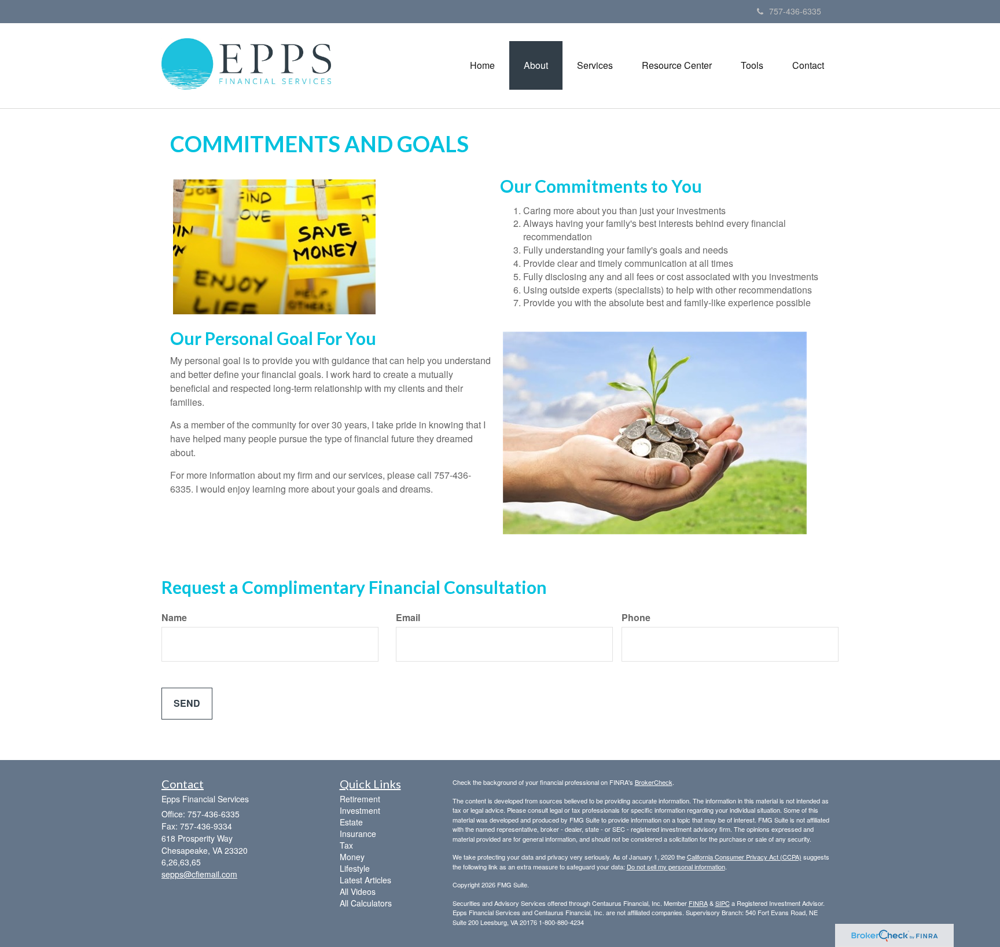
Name (174, 617)
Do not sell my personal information (676, 866)
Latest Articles (365, 880)
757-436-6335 (795, 11)
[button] (535, 65)
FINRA (698, 903)
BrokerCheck (653, 782)
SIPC (722, 903)
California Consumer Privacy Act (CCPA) (744, 856)
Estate (351, 822)
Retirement (360, 799)
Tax (346, 845)
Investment (360, 810)
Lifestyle (355, 868)
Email (408, 617)
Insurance (358, 833)
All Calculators (366, 903)
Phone (636, 617)
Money (352, 856)
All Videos (358, 891)
